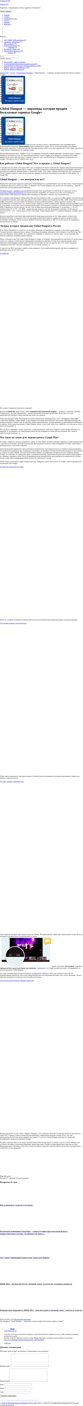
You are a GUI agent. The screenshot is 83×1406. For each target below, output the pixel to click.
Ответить (7, 1343)
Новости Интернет (10, 45)
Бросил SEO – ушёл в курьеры (14, 62)
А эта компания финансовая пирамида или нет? (20, 64)
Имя (2, 1384)
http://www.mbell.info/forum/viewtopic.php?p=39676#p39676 (24, 1340)
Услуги (6, 20)
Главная (7, 15)
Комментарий (5, 1366)
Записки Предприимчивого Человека (15, 1403)
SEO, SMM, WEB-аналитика (14, 40)
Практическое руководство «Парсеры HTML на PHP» (22, 66)
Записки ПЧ (4, 4)
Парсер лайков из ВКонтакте (14, 69)
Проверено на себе (10, 19)
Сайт (1, 1392)
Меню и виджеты (6, 11)
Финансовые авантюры (12, 51)
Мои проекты (8, 44)
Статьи (6, 17)
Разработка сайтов (10, 49)
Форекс (10, 53)
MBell (12, 1329)
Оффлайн (11, 47)
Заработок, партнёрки (11, 42)
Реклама (7, 22)
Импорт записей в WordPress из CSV (16, 67)
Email (2, 1388)
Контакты (7, 24)
